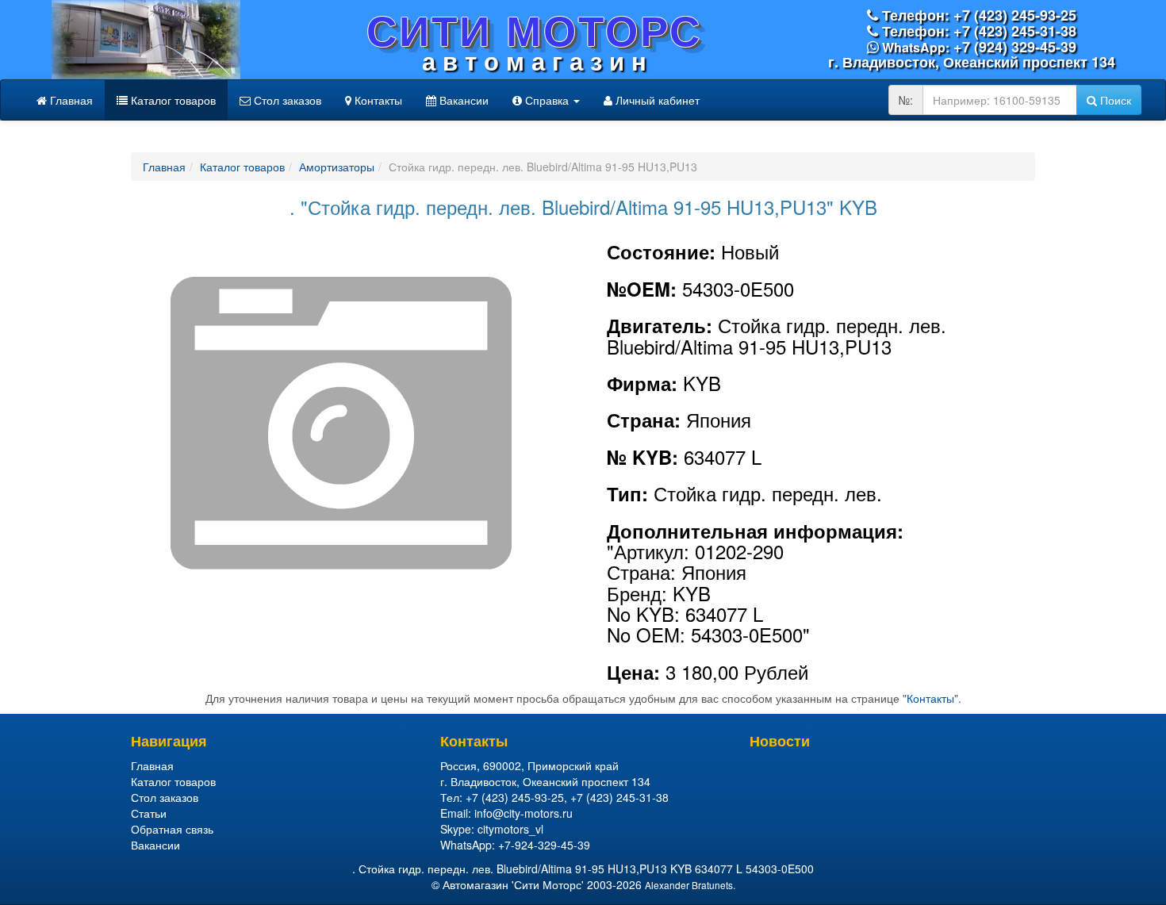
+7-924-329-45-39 (544, 845)
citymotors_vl (510, 829)
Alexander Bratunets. (690, 885)
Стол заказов (286, 100)
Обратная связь (172, 829)
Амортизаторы (336, 166)
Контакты (376, 100)
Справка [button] (547, 100)
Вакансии (462, 100)
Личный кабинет (656, 100)
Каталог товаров (172, 100)
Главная (70, 100)
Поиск (1114, 100)
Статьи (149, 813)
